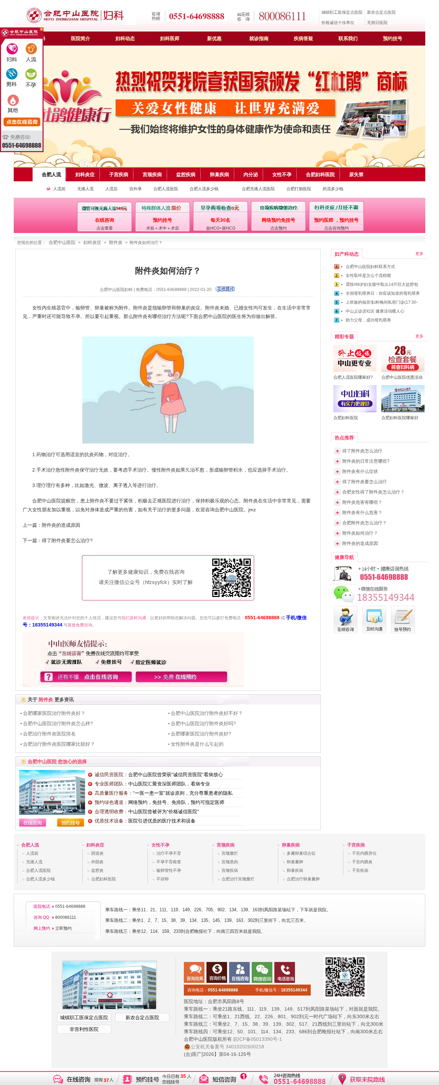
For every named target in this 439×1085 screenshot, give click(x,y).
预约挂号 (392, 38)
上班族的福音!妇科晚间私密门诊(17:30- (382, 302)
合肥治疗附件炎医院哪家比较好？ (59, 744)
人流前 (59, 188)
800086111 (65, 917)
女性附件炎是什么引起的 (197, 744)
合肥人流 (30, 845)
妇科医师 (169, 38)
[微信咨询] (374, 602)
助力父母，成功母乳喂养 (368, 320)
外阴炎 (97, 862)
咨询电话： (212, 990)
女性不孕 (160, 845)
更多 (419, 253)
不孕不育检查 (168, 862)
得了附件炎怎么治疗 (362, 450)
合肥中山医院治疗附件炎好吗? (203, 723)
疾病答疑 (303, 38)
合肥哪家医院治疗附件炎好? (201, 733)
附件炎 (115, 242)
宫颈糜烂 (230, 853)
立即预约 (63, 928)
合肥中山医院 (62, 242)
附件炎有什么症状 (360, 471)
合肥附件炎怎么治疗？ (364, 522)
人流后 (111, 188)
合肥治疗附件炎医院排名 (49, 733)
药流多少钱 (333, 188)
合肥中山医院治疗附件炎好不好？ (207, 713)
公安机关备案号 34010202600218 (227, 1046)
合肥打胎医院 (298, 188)
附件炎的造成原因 (61, 525)
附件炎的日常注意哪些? (365, 461)
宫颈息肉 (230, 862)
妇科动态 (125, 38)
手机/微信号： (281, 990)
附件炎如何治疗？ (360, 533)
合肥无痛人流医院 (258, 188)
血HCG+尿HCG (220, 228)
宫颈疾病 (226, 845)
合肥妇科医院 (103, 879)
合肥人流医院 (165, 188)
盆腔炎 (97, 870)
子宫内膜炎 (362, 862)
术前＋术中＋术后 (162, 228)
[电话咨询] (374, 583)
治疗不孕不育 (168, 853)
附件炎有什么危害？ (362, 512)
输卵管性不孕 (168, 870)
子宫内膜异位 (364, 853)
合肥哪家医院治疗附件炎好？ (54, 713)
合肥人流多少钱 (204, 188)
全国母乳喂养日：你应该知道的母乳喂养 (383, 293)
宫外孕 (135, 188)
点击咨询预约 (336, 228)
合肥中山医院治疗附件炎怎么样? (58, 723)
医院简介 (80, 38)
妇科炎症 (92, 242)
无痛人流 (85, 188)
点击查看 (104, 228)
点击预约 (278, 228)
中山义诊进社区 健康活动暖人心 (375, 311)
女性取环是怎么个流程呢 (368, 275)
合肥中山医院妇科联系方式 (370, 266)
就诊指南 (259, 38)
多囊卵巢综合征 (301, 853)
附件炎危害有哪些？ (362, 502)
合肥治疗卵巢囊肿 (303, 879)
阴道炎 (97, 853)
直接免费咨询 (80, 625)
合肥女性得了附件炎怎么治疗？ (373, 492)
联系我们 (348, 38)
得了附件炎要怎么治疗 (364, 481)
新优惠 (214, 38)
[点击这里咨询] (225, 290)
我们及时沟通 (133, 617)
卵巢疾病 (291, 845)
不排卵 (162, 879)
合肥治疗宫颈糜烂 (238, 879)
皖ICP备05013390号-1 (257, 1039)
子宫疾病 (356, 845)
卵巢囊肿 (295, 862)
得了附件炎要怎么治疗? (67, 540)
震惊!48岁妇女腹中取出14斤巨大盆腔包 (382, 284)
